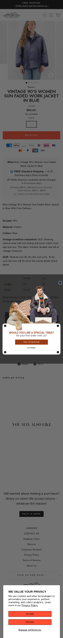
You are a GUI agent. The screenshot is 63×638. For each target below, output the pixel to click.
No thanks (31, 348)
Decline (30, 622)
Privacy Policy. (30, 605)
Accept (30, 613)
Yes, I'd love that (31, 342)
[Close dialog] (60, 283)
